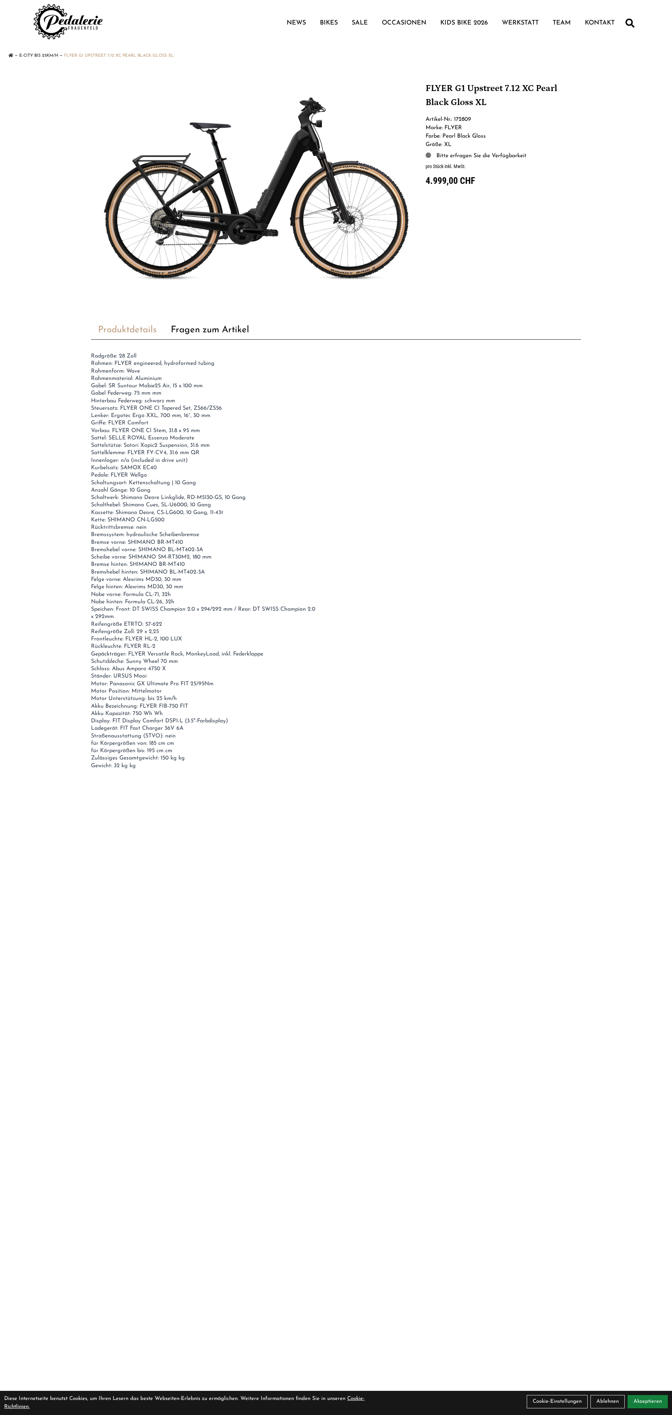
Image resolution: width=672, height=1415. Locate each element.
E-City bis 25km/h (38, 56)
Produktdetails (127, 330)
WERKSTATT (520, 23)
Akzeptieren (648, 1401)
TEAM (562, 23)
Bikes (329, 23)
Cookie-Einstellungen (557, 1401)
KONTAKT (600, 23)
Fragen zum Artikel (210, 330)
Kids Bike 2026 (464, 23)
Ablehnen (607, 1401)
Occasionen (404, 23)
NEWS (296, 23)
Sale (360, 23)
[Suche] (630, 23)
